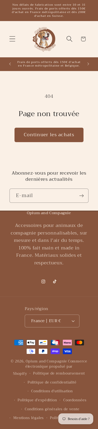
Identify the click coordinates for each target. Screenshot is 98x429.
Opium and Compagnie (46, 361)
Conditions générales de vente (52, 409)
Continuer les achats (49, 135)
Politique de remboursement (59, 373)
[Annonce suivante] (88, 64)
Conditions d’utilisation (52, 391)
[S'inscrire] (81, 196)
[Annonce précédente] (10, 64)
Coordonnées (75, 400)
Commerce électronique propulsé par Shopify (50, 367)
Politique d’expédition (37, 400)
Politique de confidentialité (52, 382)
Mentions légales (28, 418)
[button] (12, 39)
